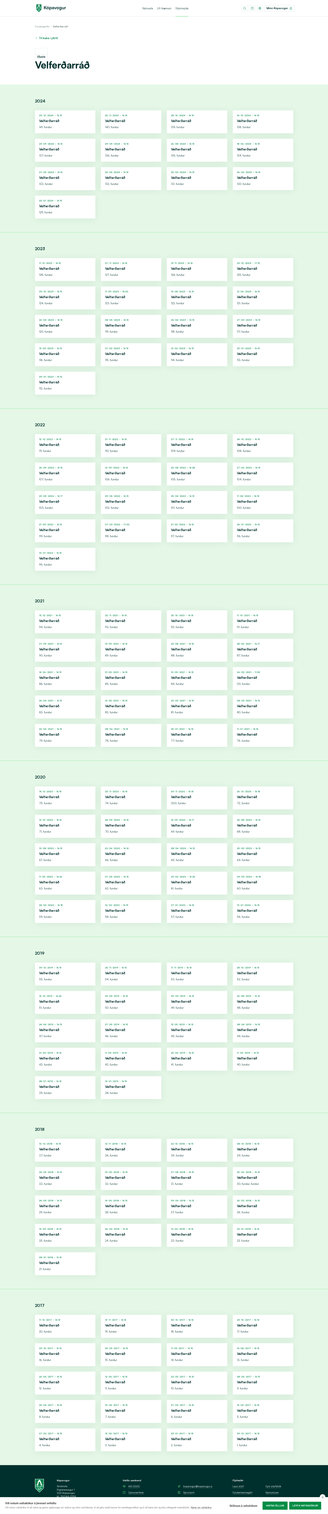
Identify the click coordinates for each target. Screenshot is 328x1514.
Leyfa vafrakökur (305, 1505)
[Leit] (245, 8)
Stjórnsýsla (181, 8)
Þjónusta (147, 8)
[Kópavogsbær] (51, 8)
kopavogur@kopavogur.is (197, 1486)
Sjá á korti (188, 1492)
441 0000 (134, 1486)
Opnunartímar (136, 1492)
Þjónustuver (272, 1492)
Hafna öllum (275, 1505)
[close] (322, 1497)
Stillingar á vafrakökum (243, 1505)
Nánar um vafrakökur (201, 1507)
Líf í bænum (164, 8)
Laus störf (238, 1486)
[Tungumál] (260, 8)
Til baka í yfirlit (48, 38)
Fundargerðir (42, 26)
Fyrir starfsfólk (273, 1486)
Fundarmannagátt (242, 1492)
